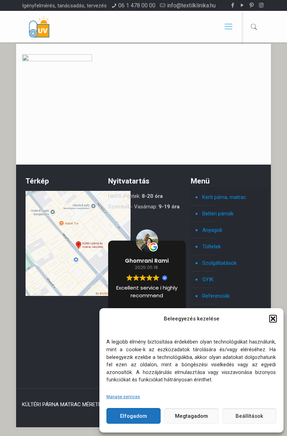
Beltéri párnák (217, 213)
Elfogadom (133, 416)
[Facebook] (233, 5)
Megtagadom (191, 416)
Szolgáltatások (219, 263)
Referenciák (216, 296)
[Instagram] (261, 5)
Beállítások (249, 416)
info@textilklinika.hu (191, 5)
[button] (273, 318)
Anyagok (212, 230)
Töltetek (211, 246)
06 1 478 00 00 (136, 5)
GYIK (208, 279)
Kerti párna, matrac (224, 197)
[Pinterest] (251, 5)
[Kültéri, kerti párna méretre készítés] (39, 26)
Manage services (123, 396)
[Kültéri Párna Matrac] (78, 294)
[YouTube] (242, 5)
